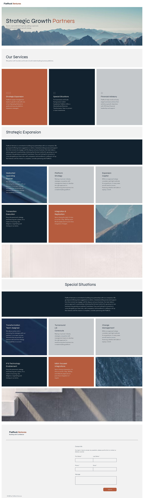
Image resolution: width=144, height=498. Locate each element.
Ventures (17, 3)
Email (94, 465)
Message (77, 474)
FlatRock (8, 3)
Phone (77, 465)
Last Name (96, 456)
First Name (78, 456)
